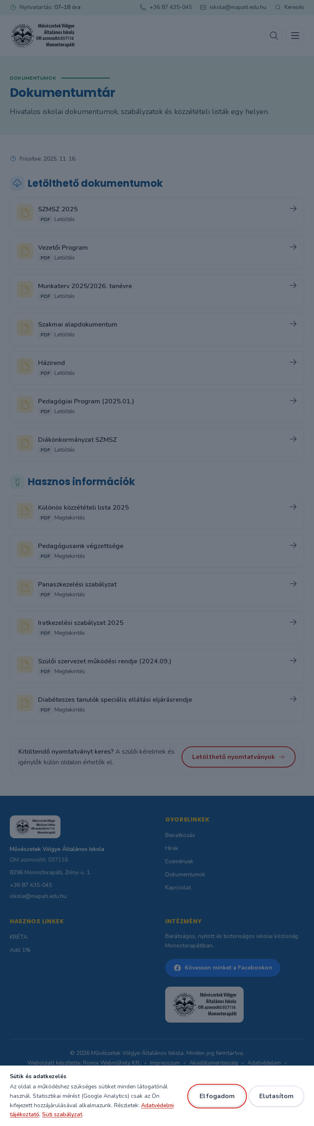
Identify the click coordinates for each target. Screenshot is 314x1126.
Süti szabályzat (62, 1114)
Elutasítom (276, 1096)
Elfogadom (217, 1096)
